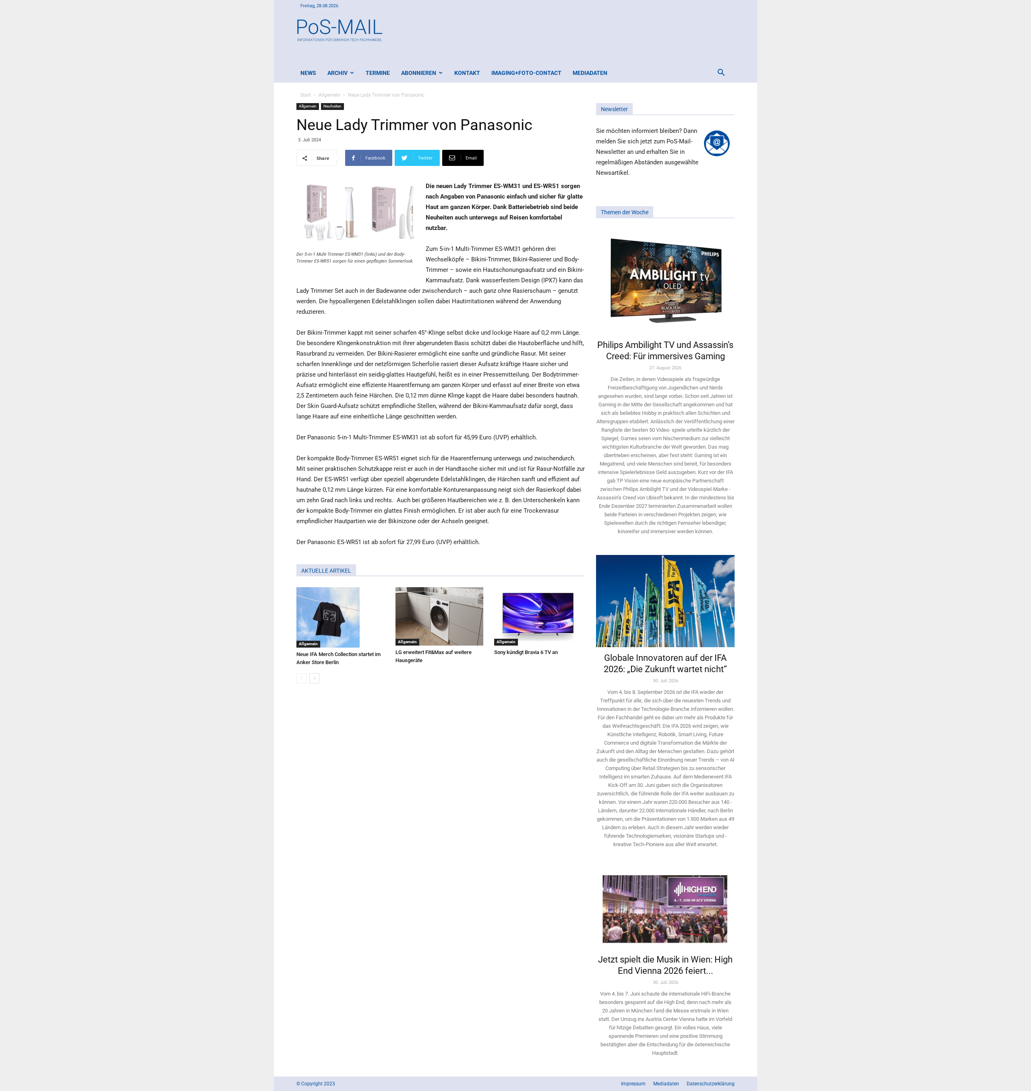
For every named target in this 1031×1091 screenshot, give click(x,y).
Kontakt (467, 73)
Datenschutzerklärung (711, 1084)
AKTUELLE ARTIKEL (326, 570)
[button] (721, 73)
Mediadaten (590, 73)
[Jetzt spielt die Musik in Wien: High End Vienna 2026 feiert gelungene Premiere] (665, 908)
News (308, 73)
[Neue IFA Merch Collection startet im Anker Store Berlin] (341, 617)
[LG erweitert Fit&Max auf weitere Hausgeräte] (440, 616)
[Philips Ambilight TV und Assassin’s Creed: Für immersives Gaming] (665, 281)
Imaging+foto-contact (526, 73)
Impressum (633, 1084)
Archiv (337, 73)
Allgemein (329, 95)
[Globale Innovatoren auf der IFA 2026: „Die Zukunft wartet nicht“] (665, 601)
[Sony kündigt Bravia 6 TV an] (539, 616)
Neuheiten (332, 106)
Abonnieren (418, 73)
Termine (378, 73)
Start (305, 95)
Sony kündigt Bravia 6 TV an (526, 652)
